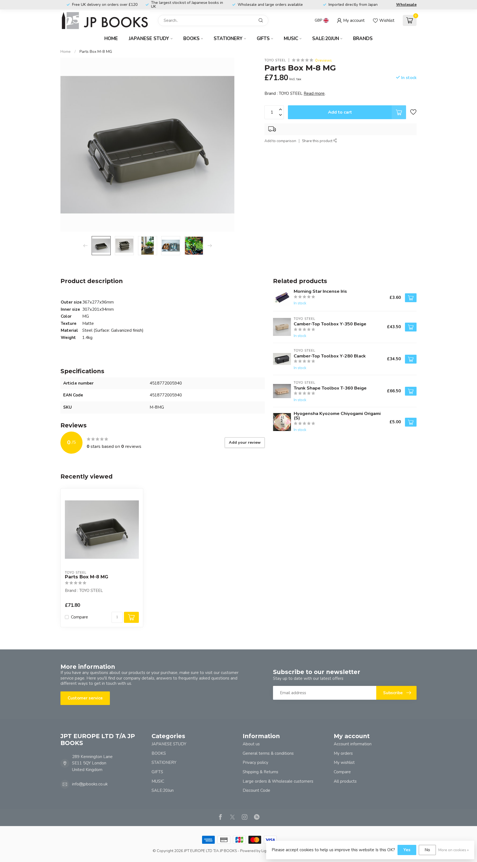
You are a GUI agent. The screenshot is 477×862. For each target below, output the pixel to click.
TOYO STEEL (275, 60)
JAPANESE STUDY (149, 38)
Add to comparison (280, 141)
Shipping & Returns (260, 772)
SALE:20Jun (325, 38)
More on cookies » (453, 850)
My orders (343, 753)
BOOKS (191, 38)
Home (111, 38)
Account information (353, 744)
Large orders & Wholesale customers (278, 781)
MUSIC (291, 38)
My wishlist (344, 762)
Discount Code (256, 790)
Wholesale (406, 4)
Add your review (245, 442)
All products (345, 781)
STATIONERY (228, 38)
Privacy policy (255, 762)
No (427, 850)
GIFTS (263, 38)
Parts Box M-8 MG (96, 51)
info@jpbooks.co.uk (90, 784)
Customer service (85, 698)
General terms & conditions (268, 753)
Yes (406, 850)
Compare (79, 617)
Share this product (317, 141)
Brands (363, 38)
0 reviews (323, 60)
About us (251, 744)
